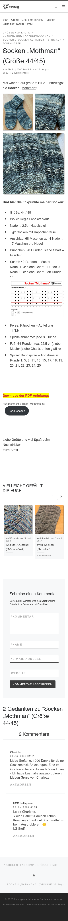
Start (5, 19)
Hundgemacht (22, 899)
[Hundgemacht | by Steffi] (11, 6)
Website (18, 673)
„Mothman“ (28, 87)
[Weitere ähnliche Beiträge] (61, 496)
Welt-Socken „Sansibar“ (45, 546)
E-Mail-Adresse (26, 658)
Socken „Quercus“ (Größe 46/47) (17, 546)
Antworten (20, 784)
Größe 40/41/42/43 (33, 19)
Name (16, 644)
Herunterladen (17, 411)
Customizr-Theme (56, 904)
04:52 (30, 756)
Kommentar (22, 616)
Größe (15, 19)
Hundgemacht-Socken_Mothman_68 (24, 403)
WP (22, 904)
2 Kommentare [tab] (34, 733)
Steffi (11, 69)
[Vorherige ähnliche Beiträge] (52, 496)
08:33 (33, 807)
